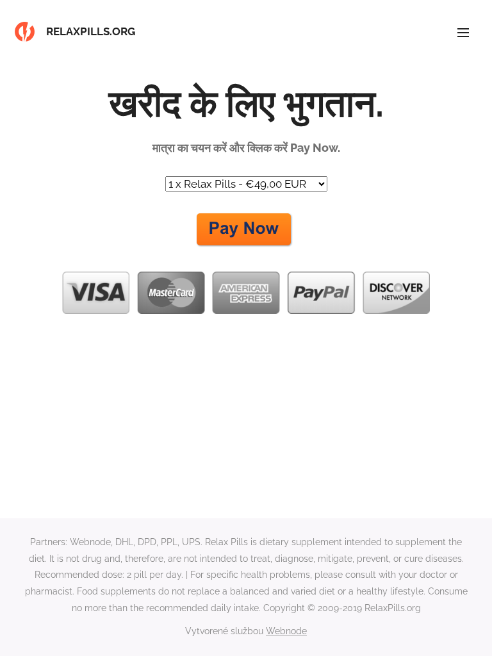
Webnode (286, 631)
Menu (463, 32)
